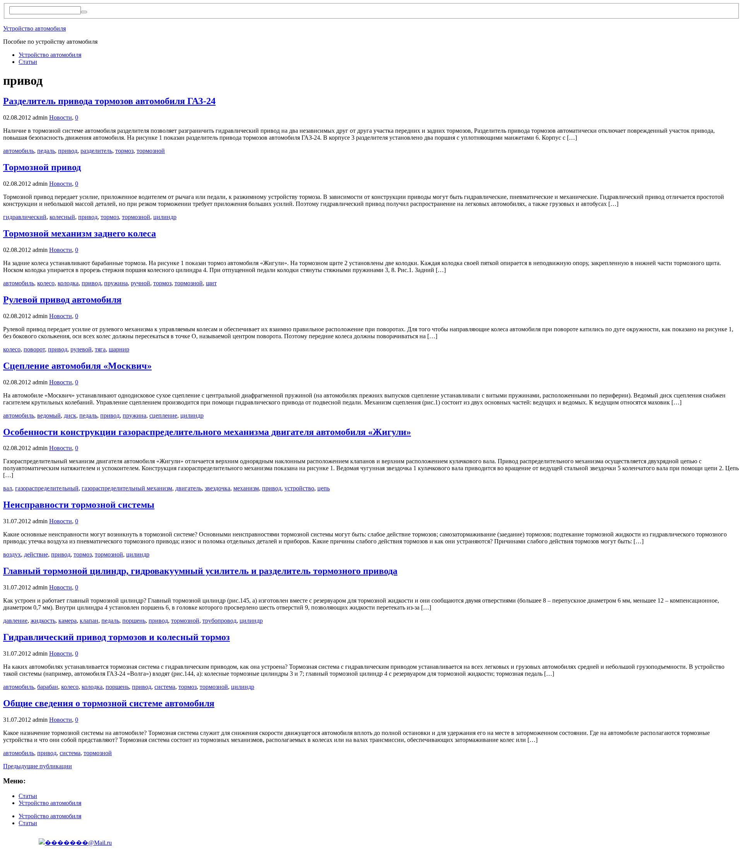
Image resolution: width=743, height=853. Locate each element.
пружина (116, 283)
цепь (323, 488)
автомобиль (18, 150)
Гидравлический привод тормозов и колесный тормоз (116, 637)
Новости (60, 117)
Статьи (28, 61)
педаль (46, 150)
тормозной (151, 150)
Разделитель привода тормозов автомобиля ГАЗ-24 (109, 101)
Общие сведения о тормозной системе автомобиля (108, 703)
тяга (100, 349)
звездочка (217, 488)
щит (211, 283)
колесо (46, 283)
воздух (12, 554)
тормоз (124, 150)
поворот (34, 349)
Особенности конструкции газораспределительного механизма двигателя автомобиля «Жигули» (207, 432)
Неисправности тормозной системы (78, 505)
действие (36, 554)
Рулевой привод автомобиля (62, 300)
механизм (246, 488)
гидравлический (24, 217)
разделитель (96, 150)
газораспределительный (47, 488)
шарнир (119, 349)
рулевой (81, 349)
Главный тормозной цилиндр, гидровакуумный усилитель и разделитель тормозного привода (200, 571)
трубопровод (219, 620)
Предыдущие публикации (37, 766)
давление (15, 620)
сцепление (163, 415)
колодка (68, 283)
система (164, 686)
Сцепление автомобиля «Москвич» (77, 366)
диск (70, 415)
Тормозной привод (42, 167)
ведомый (49, 415)
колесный (62, 217)
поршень (134, 620)
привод (67, 150)
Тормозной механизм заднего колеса (79, 233)
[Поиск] (84, 12)
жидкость (43, 620)
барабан (47, 686)
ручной (140, 283)
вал (7, 488)
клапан (89, 620)
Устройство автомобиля (34, 28)
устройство (299, 488)
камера (67, 620)
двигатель (188, 488)
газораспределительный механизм (127, 488)
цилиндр (164, 217)
